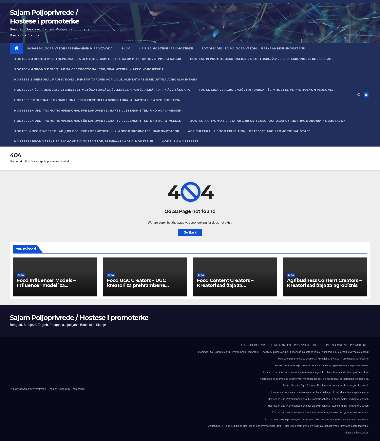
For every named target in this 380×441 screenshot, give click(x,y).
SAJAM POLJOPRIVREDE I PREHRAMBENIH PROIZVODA (70, 48)
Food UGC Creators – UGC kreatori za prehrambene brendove (136, 285)
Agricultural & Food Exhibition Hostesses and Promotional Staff (249, 131)
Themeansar (78, 388)
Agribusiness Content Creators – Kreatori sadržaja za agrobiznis (324, 282)
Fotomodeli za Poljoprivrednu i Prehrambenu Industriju (253, 48)
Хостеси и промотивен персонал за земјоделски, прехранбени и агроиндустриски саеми (97, 59)
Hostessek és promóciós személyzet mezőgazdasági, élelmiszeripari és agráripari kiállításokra (102, 90)
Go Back (190, 232)
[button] (359, 95)
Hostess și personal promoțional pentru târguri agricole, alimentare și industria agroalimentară (106, 79)
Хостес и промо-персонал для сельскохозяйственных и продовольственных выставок (96, 131)
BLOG (126, 48)
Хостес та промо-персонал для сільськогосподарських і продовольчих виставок (268, 121)
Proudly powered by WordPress (28, 388)
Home (14, 161)
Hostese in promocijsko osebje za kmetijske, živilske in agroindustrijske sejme (261, 59)
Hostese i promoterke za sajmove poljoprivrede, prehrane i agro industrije (83, 141)
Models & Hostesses (180, 141)
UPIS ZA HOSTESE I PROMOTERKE (166, 48)
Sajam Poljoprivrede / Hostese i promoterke (79, 317)
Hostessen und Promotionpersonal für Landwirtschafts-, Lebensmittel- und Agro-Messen (97, 110)
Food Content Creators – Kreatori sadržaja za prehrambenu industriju (225, 285)
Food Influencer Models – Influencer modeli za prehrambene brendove (46, 285)
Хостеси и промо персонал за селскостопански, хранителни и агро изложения (88, 69)
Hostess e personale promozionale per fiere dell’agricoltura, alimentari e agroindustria (97, 100)
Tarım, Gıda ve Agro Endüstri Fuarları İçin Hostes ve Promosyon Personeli (266, 90)
